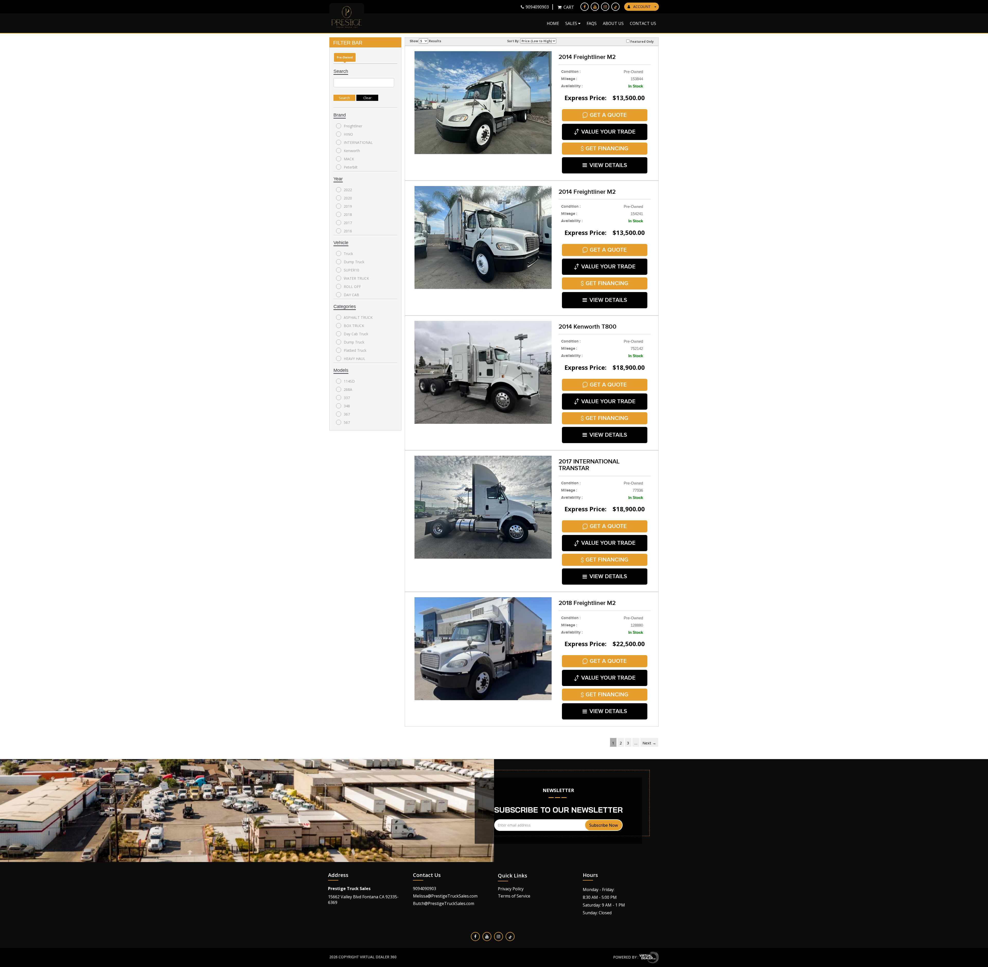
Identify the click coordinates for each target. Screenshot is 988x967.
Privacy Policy (511, 889)
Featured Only (642, 41)
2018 (348, 214)
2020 (348, 198)
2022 (348, 189)
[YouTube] (595, 7)
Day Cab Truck (356, 333)
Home (553, 23)
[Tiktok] (615, 7)
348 (347, 405)
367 (347, 414)
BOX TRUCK (354, 325)
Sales (571, 23)
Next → (649, 742)
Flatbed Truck (355, 350)
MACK (349, 158)
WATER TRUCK (356, 278)
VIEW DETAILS (608, 165)
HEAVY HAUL (354, 358)
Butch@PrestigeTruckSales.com (443, 903)
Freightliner (353, 126)
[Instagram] (605, 7)
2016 (348, 230)
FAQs (592, 23)
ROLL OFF (352, 286)
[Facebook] (584, 7)
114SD (349, 381)
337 (347, 397)
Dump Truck (354, 261)
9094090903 (424, 888)
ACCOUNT (642, 6)
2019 (348, 206)
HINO (348, 134)
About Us (613, 23)
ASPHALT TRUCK (358, 317)
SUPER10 (351, 270)
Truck (348, 253)
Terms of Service (514, 896)
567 (347, 422)
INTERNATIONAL (358, 142)
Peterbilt (351, 167)
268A (348, 389)
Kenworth (352, 150)
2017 (348, 222)
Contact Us (643, 23)
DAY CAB (351, 294)
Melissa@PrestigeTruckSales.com (445, 896)
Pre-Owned (345, 57)
